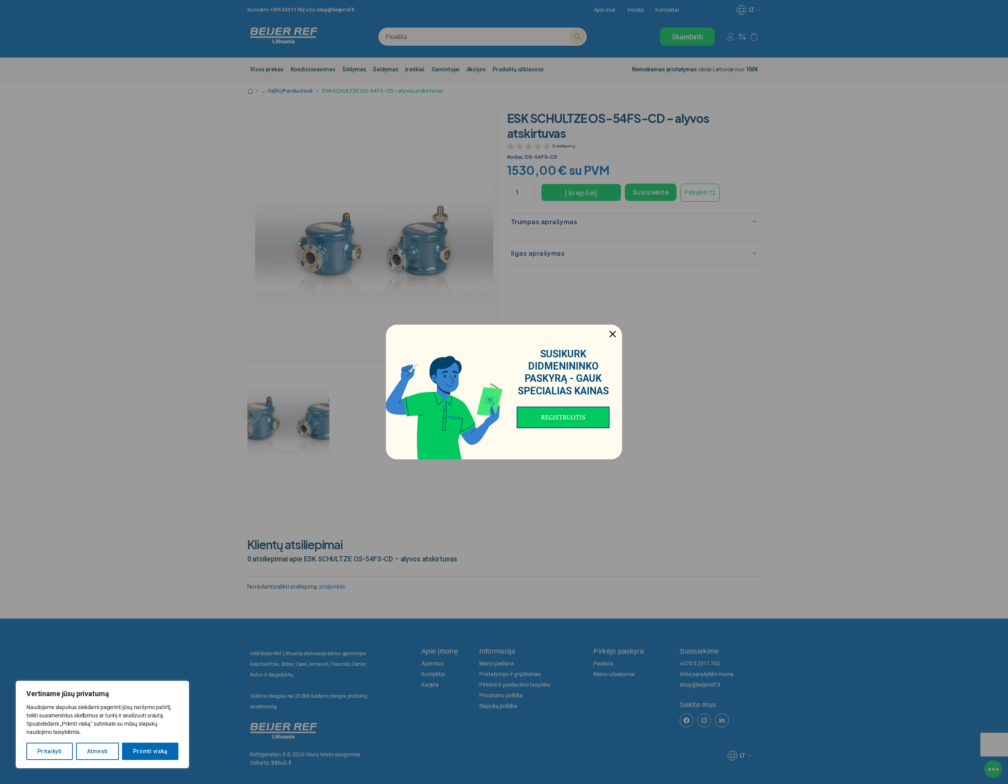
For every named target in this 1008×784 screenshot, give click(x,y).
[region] (102, 724)
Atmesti (97, 751)
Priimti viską (150, 751)
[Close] (612, 334)
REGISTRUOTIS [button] (563, 417)
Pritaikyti (49, 751)
